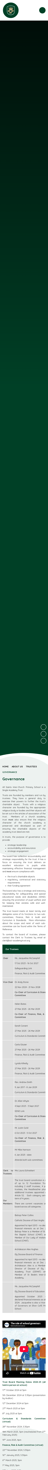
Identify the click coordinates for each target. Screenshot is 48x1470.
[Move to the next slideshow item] (43, 727)
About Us (17, 766)
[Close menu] (42, 10)
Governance (9, 772)
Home (5, 766)
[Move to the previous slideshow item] (43, 734)
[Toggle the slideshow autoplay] (43, 741)
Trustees (31, 766)
